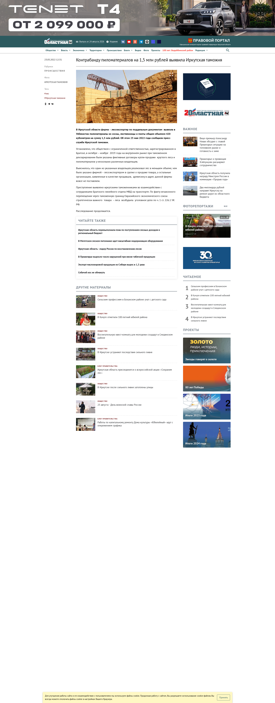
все (226, 206)
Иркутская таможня (55, 82)
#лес (46, 93)
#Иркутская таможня (54, 98)
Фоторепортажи (198, 206)
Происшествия (54, 70)
